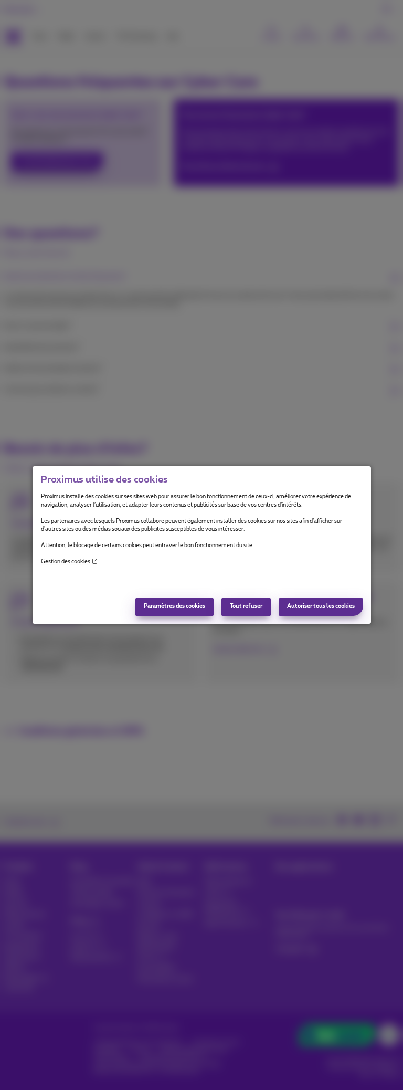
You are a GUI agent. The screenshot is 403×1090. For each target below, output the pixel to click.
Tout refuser (246, 606)
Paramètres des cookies (174, 606)
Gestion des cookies (65, 561)
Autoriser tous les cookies (321, 606)
